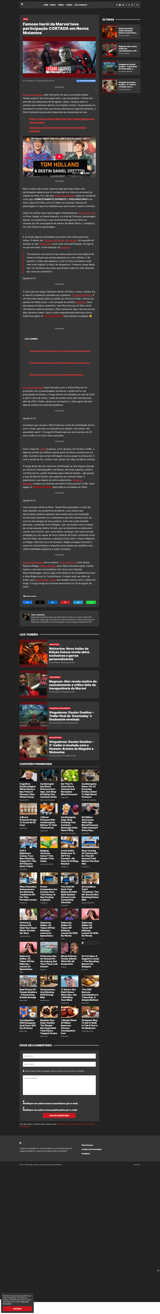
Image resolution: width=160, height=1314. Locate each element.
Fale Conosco (81, 5)
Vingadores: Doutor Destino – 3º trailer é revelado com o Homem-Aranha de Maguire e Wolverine (71, 747)
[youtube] (120, 5)
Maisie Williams (48, 566)
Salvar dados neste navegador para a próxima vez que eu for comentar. (55, 1071)
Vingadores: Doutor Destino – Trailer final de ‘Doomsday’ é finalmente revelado (71, 716)
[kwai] (132, 5)
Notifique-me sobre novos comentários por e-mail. (50, 1103)
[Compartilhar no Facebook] (27, 602)
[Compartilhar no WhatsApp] (91, 602)
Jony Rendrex (38, 615)
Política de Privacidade (92, 1149)
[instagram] (123, 5)
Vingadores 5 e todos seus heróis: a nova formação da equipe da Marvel (60, 351)
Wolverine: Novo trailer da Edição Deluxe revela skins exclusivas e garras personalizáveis (69, 654)
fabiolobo (137, 1164)
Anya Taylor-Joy (86, 213)
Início (25, 19)
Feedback (86, 1153)
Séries (61, 5)
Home (46, 5)
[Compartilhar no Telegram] (78, 602)
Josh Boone (71, 240)
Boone (52, 580)
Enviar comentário (59, 1115)
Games (69, 5)
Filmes (53, 5)
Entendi (17, 1309)
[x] (126, 5)
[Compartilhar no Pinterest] (65, 602)
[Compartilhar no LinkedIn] (52, 602)
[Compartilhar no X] (40, 602)
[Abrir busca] (137, 5)
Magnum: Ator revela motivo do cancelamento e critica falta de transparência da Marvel (73, 685)
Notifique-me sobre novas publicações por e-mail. (50, 1110)
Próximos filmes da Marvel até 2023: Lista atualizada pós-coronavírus (59, 363)
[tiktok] (129, 5)
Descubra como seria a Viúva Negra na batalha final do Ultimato (56, 375)
